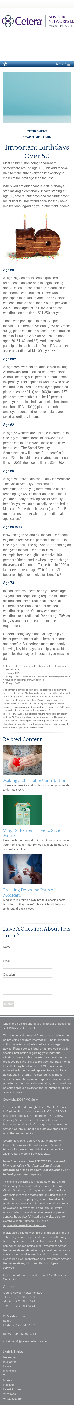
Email (6, 960)
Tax (5, 1375)
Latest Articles (12, 1389)
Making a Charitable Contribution (34, 780)
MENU (61, 64)
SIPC (59, 1115)
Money (7, 1380)
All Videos (9, 1393)
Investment (10, 1361)
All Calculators (12, 1398)
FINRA (51, 1115)
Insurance (9, 1370)
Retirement (10, 1357)
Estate (7, 1366)
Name (7, 947)
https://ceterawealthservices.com (24, 1225)
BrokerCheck (27, 1028)
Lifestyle (8, 1384)
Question (9, 974)
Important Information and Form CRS (27, 1275)
